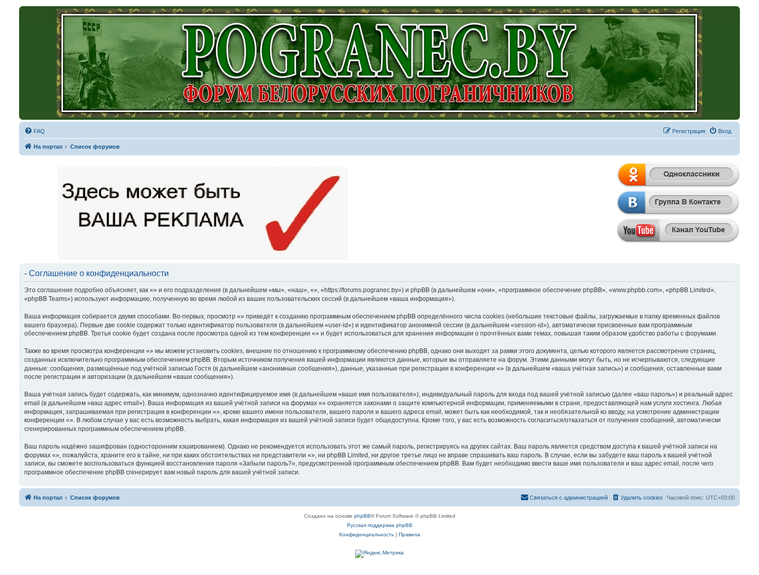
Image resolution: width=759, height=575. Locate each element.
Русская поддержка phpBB (380, 525)
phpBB (362, 516)
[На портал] (380, 63)
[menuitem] (34, 131)
